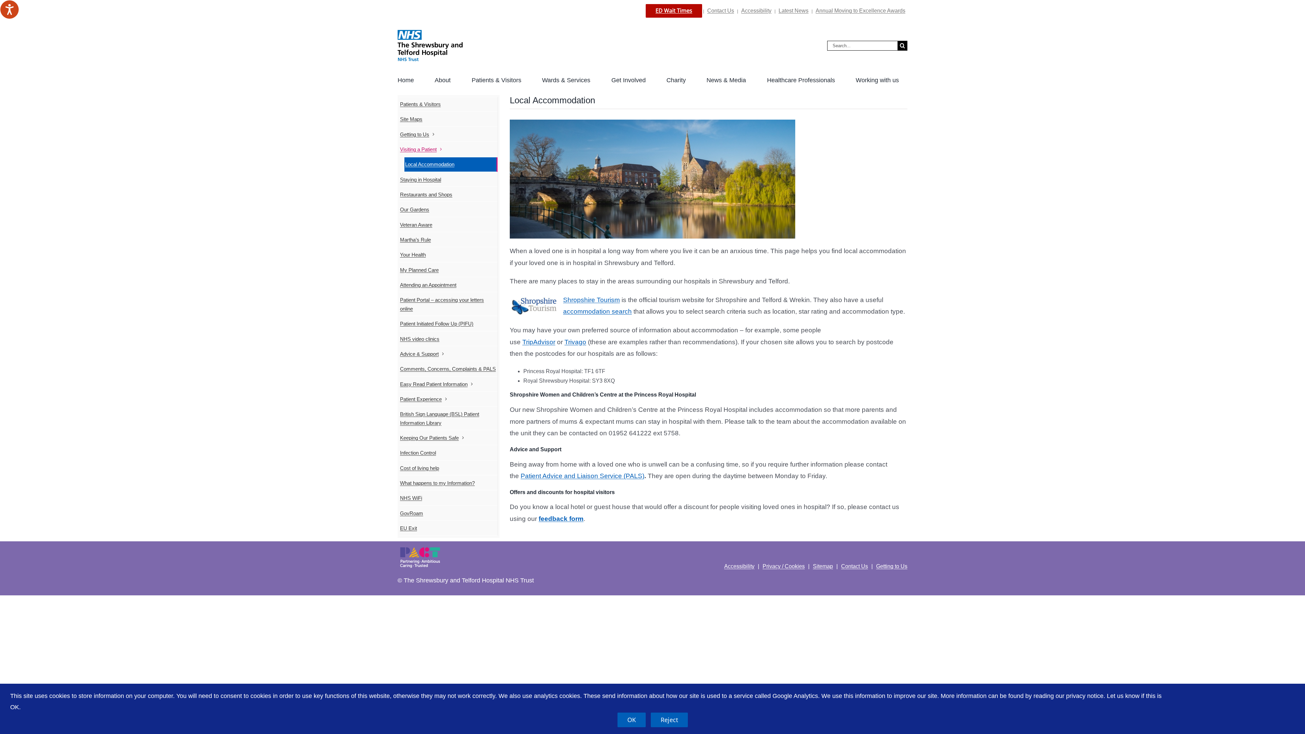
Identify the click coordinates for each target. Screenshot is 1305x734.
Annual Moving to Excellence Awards (860, 11)
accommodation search (597, 311)
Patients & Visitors (420, 104)
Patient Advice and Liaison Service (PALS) (582, 475)
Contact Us (720, 11)
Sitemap (823, 566)
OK (631, 720)
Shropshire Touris (588, 299)
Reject (669, 720)
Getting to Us (891, 566)
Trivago (575, 342)
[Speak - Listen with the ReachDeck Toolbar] (9, 9)
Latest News (793, 11)
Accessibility (756, 11)
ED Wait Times (674, 10)
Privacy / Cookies (784, 566)
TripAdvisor (538, 342)
